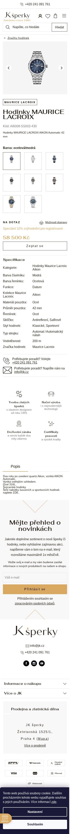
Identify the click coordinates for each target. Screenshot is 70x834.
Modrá (36, 275)
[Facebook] (26, 663)
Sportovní (52, 325)
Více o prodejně (35, 745)
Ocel (35, 302)
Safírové (55, 320)
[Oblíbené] (48, 16)
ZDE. (16, 492)
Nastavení (35, 811)
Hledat (59, 27)
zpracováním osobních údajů (34, 603)
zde (53, 802)
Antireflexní (40, 320)
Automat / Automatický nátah (47, 333)
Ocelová (38, 281)
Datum (37, 287)
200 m (36, 341)
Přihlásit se (35, 589)
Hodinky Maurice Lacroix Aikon (49, 267)
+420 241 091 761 (37, 4)
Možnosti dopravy (56, 222)
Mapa (43, 738)
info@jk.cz (21, 372)
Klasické (38, 325)
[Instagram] (34, 663)
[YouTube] (42, 663)
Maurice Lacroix (43, 346)
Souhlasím (35, 824)
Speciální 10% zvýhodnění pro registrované (33, 228)
